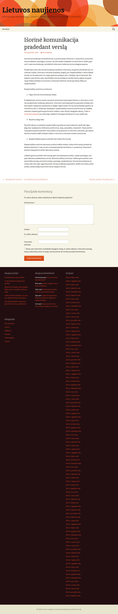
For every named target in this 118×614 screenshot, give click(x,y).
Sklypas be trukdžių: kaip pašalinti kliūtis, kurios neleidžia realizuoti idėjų (16, 289)
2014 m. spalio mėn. (72, 556)
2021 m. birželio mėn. (73, 381)
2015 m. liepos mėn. (72, 528)
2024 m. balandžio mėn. (73, 292)
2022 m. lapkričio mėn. (73, 324)
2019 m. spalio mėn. (72, 445)
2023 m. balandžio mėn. (73, 306)
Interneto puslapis (28, 243)
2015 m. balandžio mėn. (73, 535)
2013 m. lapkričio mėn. (73, 596)
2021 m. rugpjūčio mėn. (73, 374)
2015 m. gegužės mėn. (73, 531)
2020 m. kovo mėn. (72, 435)
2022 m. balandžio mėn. (73, 345)
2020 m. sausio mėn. (72, 438)
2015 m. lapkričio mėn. (73, 517)
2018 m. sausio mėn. (72, 495)
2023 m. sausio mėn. (72, 317)
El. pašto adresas (30, 235)
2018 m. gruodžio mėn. (73, 470)
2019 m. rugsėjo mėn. (73, 449)
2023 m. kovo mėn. (72, 310)
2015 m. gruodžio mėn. (73, 513)
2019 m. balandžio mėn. (73, 463)
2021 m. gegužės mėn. (73, 385)
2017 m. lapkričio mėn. (73, 499)
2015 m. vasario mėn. (73, 542)
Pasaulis (7, 334)
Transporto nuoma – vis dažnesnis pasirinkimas (25, 179)
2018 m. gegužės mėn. (73, 488)
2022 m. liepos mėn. (72, 338)
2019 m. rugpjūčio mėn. (73, 453)
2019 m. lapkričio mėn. (73, 442)
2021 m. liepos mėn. (72, 377)
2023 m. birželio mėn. (73, 302)
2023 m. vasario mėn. (73, 313)
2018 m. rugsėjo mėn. (73, 481)
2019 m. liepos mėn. (72, 456)
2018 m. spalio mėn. (72, 478)
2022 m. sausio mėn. (72, 356)
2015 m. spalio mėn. (72, 521)
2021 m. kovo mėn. (72, 392)
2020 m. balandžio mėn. (73, 431)
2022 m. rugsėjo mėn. (73, 331)
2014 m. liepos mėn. (72, 567)
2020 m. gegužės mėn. (73, 428)
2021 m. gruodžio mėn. (73, 360)
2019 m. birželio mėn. (73, 460)
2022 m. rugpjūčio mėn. (73, 335)
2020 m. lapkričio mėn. (73, 406)
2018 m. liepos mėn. (72, 485)
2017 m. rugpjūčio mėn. (73, 506)
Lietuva (7, 327)
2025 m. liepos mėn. (72, 285)
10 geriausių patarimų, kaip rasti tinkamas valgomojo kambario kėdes (46, 297)
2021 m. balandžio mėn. (73, 388)
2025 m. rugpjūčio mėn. (73, 281)
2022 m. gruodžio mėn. (73, 320)
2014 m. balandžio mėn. (73, 578)
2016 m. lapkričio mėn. (73, 510)
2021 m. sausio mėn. (72, 399)
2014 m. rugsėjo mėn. (73, 560)
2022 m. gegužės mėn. (73, 342)
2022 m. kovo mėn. (72, 349)
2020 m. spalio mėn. (72, 410)
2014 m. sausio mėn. (72, 588)
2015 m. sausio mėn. (72, 546)
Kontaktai (5, 29)
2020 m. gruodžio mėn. (73, 403)
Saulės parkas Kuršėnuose (102, 179)
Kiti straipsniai (47, 52)
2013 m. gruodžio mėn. (73, 592)
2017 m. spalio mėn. (72, 503)
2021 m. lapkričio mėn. (73, 363)
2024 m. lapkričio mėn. (73, 288)
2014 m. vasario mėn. (73, 585)
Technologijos (9, 338)
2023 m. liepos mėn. (72, 299)
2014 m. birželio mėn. (73, 571)
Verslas (7, 341)
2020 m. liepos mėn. (72, 420)
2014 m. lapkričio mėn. (73, 553)
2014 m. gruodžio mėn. (73, 549)
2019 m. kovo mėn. (72, 467)
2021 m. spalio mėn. (72, 367)
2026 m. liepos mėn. (72, 277)
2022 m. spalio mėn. (72, 327)
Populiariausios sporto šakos (15, 277)
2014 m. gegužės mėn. (73, 574)
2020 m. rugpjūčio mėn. (73, 417)
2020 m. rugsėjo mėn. (73, 413)
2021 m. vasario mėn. (73, 395)
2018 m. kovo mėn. (72, 492)
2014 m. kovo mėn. (72, 581)
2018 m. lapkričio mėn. (73, 474)
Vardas (27, 229)
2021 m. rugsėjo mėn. (73, 370)
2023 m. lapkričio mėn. (73, 295)
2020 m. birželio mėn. (73, 424)
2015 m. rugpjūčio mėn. (73, 524)
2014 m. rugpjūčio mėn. (73, 563)
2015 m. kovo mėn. (72, 538)
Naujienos (8, 331)
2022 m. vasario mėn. (73, 352)
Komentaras (29, 202)
